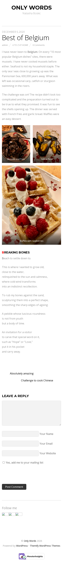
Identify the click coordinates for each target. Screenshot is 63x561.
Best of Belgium (25, 37)
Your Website (48, 453)
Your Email (46, 443)
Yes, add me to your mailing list (24, 462)
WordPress (22, 545)
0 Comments (39, 45)
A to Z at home (20, 45)
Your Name (46, 434)
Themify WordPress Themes (45, 545)
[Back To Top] (32, 530)
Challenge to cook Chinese (37, 380)
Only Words (30, 540)
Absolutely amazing (21, 373)
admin (5, 45)
